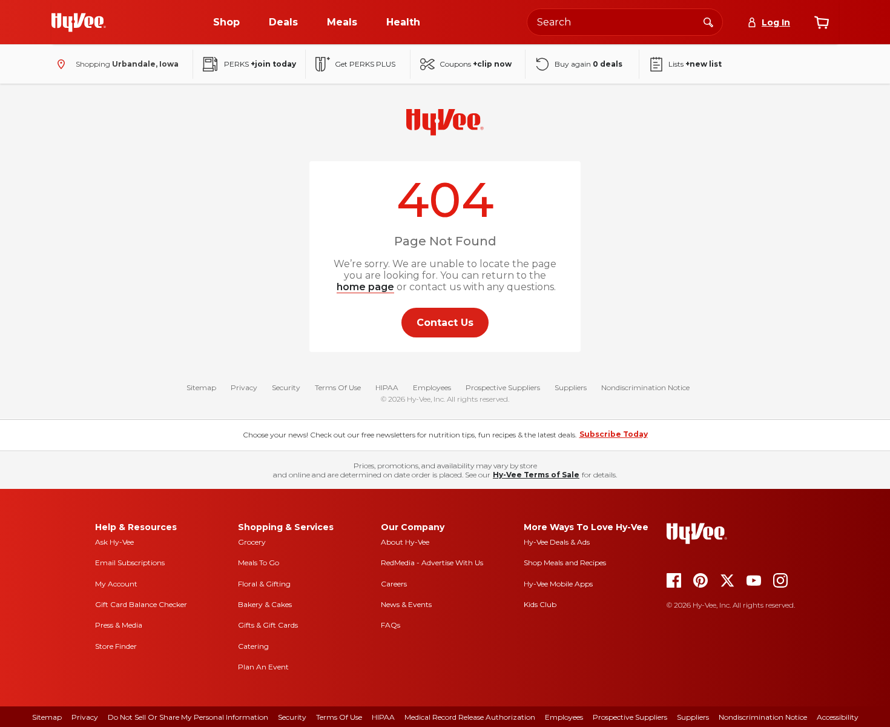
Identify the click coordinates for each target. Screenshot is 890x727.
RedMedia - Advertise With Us (432, 562)
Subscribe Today (613, 434)
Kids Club (540, 604)
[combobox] (625, 22)
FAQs (390, 624)
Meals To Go (258, 562)
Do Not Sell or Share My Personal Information (188, 717)
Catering (253, 646)
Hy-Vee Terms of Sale (536, 474)
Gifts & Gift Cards (268, 624)
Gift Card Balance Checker (141, 604)
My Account (116, 583)
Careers (394, 583)
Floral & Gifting (264, 583)
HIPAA (386, 387)
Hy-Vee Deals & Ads (557, 541)
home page (365, 287)
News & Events (406, 604)
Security (286, 387)
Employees (432, 387)
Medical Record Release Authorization (469, 717)
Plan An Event (263, 666)
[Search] (708, 22)
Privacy (244, 387)
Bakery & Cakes (265, 604)
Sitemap (201, 387)
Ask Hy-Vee (114, 541)
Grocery (252, 541)
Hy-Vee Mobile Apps (558, 583)
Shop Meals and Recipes (565, 562)
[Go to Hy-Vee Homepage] (78, 22)
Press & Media (118, 624)
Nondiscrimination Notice (645, 387)
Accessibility (838, 717)
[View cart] (822, 22)
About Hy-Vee (405, 541)
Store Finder (116, 646)
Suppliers (571, 387)
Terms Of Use (338, 387)
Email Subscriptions (130, 562)
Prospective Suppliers (503, 387)
